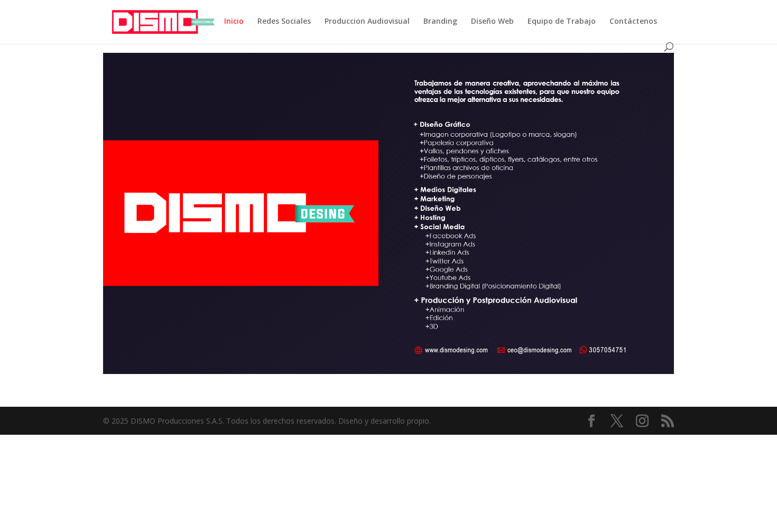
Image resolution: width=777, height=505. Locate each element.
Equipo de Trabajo (562, 21)
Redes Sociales (284, 21)
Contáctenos (633, 21)
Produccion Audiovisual (367, 21)
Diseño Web (492, 21)
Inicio (234, 21)
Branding (440, 21)
